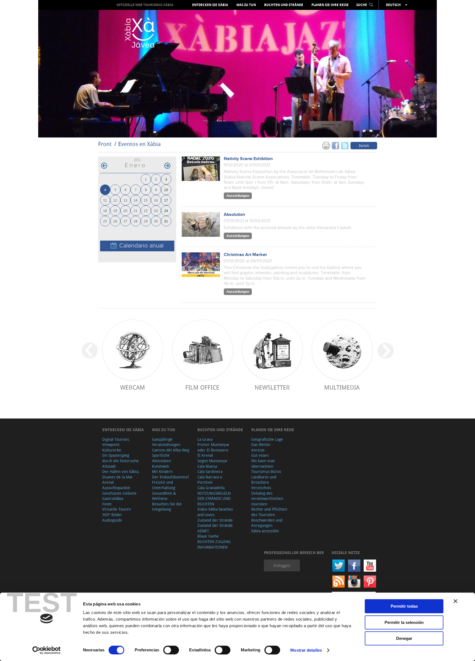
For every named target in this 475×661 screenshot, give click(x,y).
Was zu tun (246, 5)
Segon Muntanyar (212, 460)
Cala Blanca (207, 466)
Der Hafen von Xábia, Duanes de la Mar (120, 474)
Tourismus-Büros (266, 471)
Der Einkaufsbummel (170, 477)
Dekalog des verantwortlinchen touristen (267, 498)
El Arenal (205, 455)
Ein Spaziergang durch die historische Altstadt (120, 461)
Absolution (234, 214)
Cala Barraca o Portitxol (209, 479)
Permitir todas (404, 606)
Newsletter (272, 387)
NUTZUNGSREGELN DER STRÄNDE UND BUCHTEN (214, 498)
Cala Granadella (211, 487)
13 (125, 200)
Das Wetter (261, 444)
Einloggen (282, 565)
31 (166, 221)
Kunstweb (160, 466)
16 (156, 200)
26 (115, 221)
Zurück (364, 145)
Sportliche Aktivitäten (161, 458)
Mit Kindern (162, 471)
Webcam (132, 387)
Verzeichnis (261, 487)
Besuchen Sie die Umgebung (167, 506)
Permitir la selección (404, 622)
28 (135, 221)
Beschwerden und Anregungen (266, 522)
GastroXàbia (112, 498)
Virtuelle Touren (116, 509)
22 (146, 210)
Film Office (202, 387)
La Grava (204, 439)
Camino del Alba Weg (170, 450)
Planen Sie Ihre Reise (330, 5)
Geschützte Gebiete (119, 493)
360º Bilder (112, 514)
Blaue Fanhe (208, 536)
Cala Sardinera (209, 471)
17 (166, 200)
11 (105, 200)
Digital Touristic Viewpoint (115, 442)
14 (135, 200)
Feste (107, 503)
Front (105, 144)
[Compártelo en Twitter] (345, 145)
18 (105, 210)
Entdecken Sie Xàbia (210, 5)
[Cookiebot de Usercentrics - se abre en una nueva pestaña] (47, 650)
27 (125, 221)
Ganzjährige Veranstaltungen (166, 442)
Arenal (108, 482)
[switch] (171, 650)
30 (156, 221)
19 (115, 210)
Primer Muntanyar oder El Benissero (213, 447)
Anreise (258, 450)
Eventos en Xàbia (139, 144)
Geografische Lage (267, 439)
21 (135, 210)
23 (156, 210)
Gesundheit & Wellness (164, 496)
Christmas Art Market (245, 254)
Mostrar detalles (306, 650)
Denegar (404, 638)
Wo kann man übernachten (263, 463)
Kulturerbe (111, 450)
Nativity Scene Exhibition (248, 158)
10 (166, 189)
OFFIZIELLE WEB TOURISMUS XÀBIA (145, 4)
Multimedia (342, 387)
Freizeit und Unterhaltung (163, 485)
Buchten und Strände (283, 5)
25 (105, 221)
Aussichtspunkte (116, 487)
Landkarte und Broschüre (263, 479)
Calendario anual (141, 245)
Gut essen (260, 455)
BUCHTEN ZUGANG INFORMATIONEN (214, 544)
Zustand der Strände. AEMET (215, 528)
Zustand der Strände (215, 520)
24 (166, 210)
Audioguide (112, 520)
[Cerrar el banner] (455, 601)
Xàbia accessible (265, 530)
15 (146, 200)
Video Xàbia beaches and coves (215, 511)
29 (146, 221)
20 (125, 210)
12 (115, 200)
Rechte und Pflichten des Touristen (269, 511)
